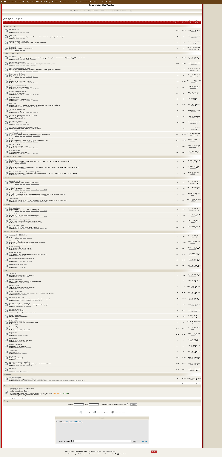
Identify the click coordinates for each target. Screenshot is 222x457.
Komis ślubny (45, 2)
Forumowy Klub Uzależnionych (19, 303)
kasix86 (193, 352)
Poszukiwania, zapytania (13, 157)
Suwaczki (12, 35)
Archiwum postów (15, 377)
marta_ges (29, 238)
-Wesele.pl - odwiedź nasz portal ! (14, 2)
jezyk (192, 329)
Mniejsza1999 (192, 249)
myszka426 (19, 312)
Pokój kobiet (13, 339)
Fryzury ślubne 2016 (33, 2)
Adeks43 (192, 70)
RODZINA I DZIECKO (11, 232)
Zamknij (154, 452)
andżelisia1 (193, 189)
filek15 (192, 162)
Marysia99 (193, 370)
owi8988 (193, 141)
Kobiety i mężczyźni (15, 344)
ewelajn (28, 184)
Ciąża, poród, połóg (15, 241)
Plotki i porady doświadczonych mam (21, 258)
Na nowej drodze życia (16, 226)
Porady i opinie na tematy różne (19, 362)
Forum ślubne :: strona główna (12, 20)
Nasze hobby (13, 327)
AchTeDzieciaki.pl (107, 2)
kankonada (193, 123)
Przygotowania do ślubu (17, 62)
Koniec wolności (14, 151)
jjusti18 (193, 64)
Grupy (90, 10)
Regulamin (12, 47)
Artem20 (193, 111)
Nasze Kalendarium (15, 315)
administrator (192, 49)
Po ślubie (7, 205)
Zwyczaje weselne (15, 181)
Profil (102, 10)
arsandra (18, 294)
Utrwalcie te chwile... (16, 121)
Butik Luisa (193, 88)
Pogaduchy (13, 333)
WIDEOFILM (26, 88)
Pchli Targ (12, 368)
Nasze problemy (14, 247)
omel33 (193, 99)
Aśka (24, 32)
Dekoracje (12, 103)
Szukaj (76, 10)
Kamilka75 (193, 168)
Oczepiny (12, 187)
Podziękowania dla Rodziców (18, 193)
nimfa (24, 238)
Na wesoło (12, 356)
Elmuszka (39, 380)
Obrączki (12, 80)
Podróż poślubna (14, 208)
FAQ (71, 10)
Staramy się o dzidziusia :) (18, 235)
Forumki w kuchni (15, 309)
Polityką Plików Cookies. (109, 451)
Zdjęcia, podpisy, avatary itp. (18, 41)
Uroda (11, 139)
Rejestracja (96, 10)
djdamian (192, 117)
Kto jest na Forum (10, 386)
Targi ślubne (13, 274)
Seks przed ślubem (15, 280)
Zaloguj (130, 10)
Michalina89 (193, 340)
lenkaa (193, 31)
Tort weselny (13, 199)
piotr (21, 32)
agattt (27, 32)
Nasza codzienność (15, 291)
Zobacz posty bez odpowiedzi (193, 20)
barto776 (192, 76)
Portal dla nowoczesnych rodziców (86, 2)
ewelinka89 (33, 59)
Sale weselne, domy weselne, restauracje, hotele (25, 172)
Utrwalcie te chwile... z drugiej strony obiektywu (24, 127)
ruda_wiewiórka (35, 184)
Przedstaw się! (14, 29)
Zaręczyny (12, 56)
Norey (192, 305)
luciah (192, 237)
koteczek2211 (36, 106)
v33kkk (193, 200)
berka (192, 195)
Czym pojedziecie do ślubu (18, 86)
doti (193, 43)
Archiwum (7, 374)
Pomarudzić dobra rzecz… (18, 297)
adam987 (192, 183)
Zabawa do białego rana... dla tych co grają (23, 115)
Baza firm (55, 2)
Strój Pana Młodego (15, 145)
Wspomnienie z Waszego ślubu (19, 220)
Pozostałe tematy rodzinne (18, 264)
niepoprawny (192, 147)
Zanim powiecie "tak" (12, 53)
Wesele (6, 178)
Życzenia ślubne (65, 2)
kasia (17, 32)
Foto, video (13, 160)
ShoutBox (102, 418)
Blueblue (192, 152)
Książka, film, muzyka (16, 321)
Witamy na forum (10, 26)
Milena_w (26, 391)
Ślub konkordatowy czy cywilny (19, 68)
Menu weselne (14, 97)
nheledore (35, 71)
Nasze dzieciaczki (15, 253)
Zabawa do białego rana (17, 109)
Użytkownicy (83, 10)
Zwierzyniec (13, 350)
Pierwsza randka (14, 285)
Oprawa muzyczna (15, 166)
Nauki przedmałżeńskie (17, 74)
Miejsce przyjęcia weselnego (18, 92)
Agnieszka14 (192, 58)
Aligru (192, 317)
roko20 (193, 129)
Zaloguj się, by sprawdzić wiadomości (115, 10)
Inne (5, 270)
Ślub (2, 2)
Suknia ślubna (14, 214)
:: (72, 2)
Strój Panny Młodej (15, 133)
